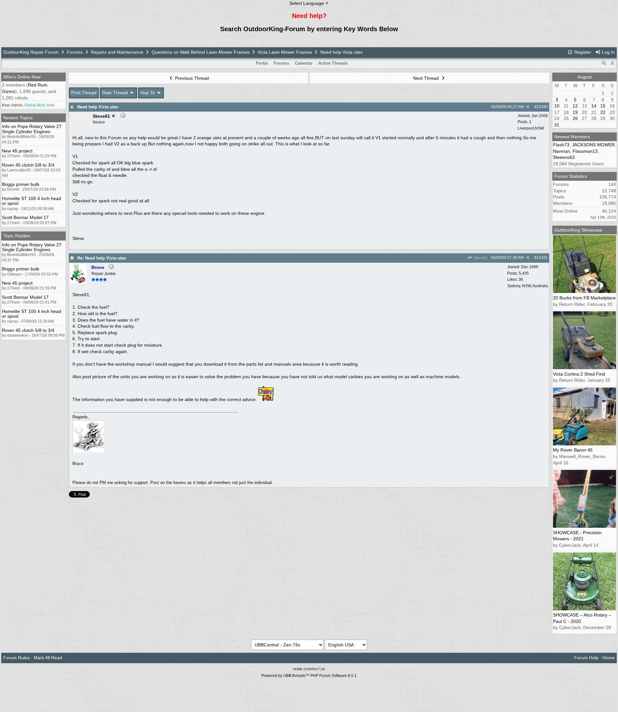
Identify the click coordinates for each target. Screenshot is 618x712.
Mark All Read (48, 657)
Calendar (304, 63)
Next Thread (426, 78)
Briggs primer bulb (20, 184)
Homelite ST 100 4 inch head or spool (31, 201)
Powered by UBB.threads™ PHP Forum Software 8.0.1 (309, 675)
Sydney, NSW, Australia (527, 286)
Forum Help (586, 657)
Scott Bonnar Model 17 (25, 217)
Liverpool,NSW (531, 128)
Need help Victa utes (97, 107)
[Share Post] (527, 107)
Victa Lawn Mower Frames (285, 52)
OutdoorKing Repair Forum (31, 52)
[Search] (604, 63)
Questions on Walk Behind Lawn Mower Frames (200, 52)
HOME (298, 669)
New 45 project (17, 150)
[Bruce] (78, 281)
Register (582, 52)
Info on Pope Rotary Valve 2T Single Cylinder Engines (32, 129)
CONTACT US (314, 669)
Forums (75, 52)
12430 (542, 107)
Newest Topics (18, 117)
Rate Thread (115, 92)
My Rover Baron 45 (573, 449)
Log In (608, 52)
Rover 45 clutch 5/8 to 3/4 (28, 165)
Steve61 (480, 258)
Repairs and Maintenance (117, 52)
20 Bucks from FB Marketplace (584, 297)
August (584, 76)
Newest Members (572, 136)
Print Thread (84, 92)
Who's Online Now (22, 76)
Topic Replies (16, 235)
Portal (262, 63)
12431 (542, 257)
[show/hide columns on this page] (612, 63)
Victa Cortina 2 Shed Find (579, 374)
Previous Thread (191, 78)
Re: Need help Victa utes (101, 258)
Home (609, 657)
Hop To (148, 92)
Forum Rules (16, 657)
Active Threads (333, 63)
